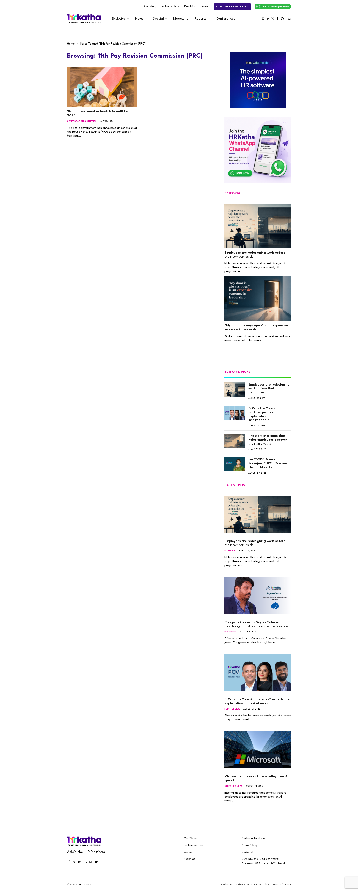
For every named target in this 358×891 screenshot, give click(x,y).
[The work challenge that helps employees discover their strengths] (234, 441)
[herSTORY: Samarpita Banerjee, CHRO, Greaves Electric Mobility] (234, 464)
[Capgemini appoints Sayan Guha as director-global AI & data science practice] (257, 595)
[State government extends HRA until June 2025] (102, 87)
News (139, 18)
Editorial (229, 551)
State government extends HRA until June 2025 (99, 113)
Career (204, 6)
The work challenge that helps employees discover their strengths (267, 439)
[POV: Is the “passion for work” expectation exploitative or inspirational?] (234, 413)
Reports (200, 18)
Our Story (150, 6)
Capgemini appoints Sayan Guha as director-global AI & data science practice (256, 624)
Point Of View (232, 709)
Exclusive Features (253, 838)
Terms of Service (282, 885)
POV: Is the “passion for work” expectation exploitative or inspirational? (266, 414)
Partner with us (170, 6)
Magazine (180, 18)
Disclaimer (226, 885)
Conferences (225, 18)
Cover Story (250, 845)
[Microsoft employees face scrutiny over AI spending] (257, 749)
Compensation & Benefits (82, 121)
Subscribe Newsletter (232, 7)
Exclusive (119, 18)
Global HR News (233, 786)
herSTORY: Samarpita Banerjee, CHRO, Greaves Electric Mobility (268, 463)
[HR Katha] (84, 18)
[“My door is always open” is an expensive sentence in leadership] (257, 298)
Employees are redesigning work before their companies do (254, 254)
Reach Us (190, 6)
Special (158, 18)
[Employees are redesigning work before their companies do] (257, 226)
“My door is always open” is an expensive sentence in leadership (256, 327)
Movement (230, 632)
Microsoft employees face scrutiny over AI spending (256, 778)
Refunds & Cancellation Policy (252, 885)
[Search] (289, 19)
